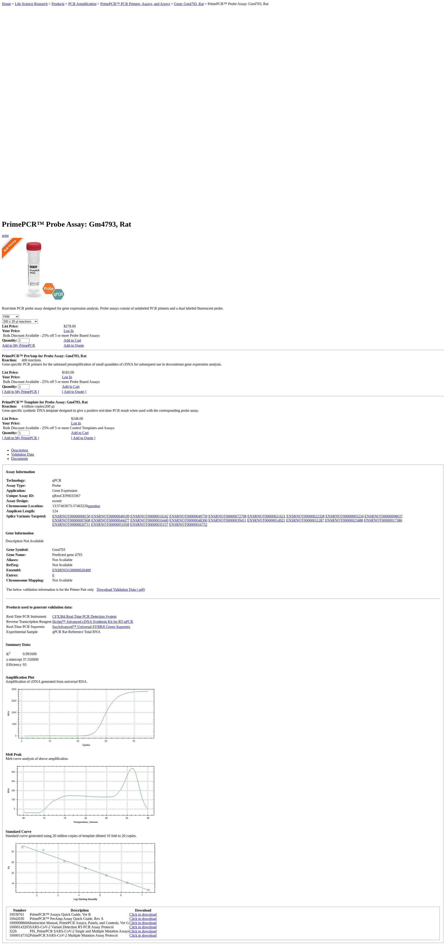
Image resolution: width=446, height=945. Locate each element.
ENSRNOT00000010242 (149, 516)
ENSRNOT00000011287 (305, 520)
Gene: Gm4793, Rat (189, 4)
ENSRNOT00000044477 (110, 520)
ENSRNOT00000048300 (188, 520)
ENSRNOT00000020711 (71, 524)
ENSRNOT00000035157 (149, 524)
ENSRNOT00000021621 (266, 516)
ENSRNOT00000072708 (227, 516)
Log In (69, 331)
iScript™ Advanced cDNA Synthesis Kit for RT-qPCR (92, 622)
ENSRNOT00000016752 (188, 524)
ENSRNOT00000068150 (71, 516)
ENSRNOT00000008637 (383, 516)
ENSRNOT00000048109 (110, 516)
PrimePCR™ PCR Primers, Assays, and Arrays (135, 4)
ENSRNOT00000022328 (305, 516)
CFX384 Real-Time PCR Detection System (84, 616)
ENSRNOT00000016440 (149, 520)
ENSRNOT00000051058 (110, 524)
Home (6, 4)
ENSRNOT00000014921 (266, 520)
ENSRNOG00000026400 (71, 570)
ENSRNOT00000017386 (383, 520)
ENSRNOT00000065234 (344, 516)
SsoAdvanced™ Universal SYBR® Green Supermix (91, 627)
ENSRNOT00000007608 (71, 520)
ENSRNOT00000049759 (188, 516)
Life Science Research (31, 4)
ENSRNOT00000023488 (344, 520)
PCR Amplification (82, 4)
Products (58, 4)
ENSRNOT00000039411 (227, 520)
